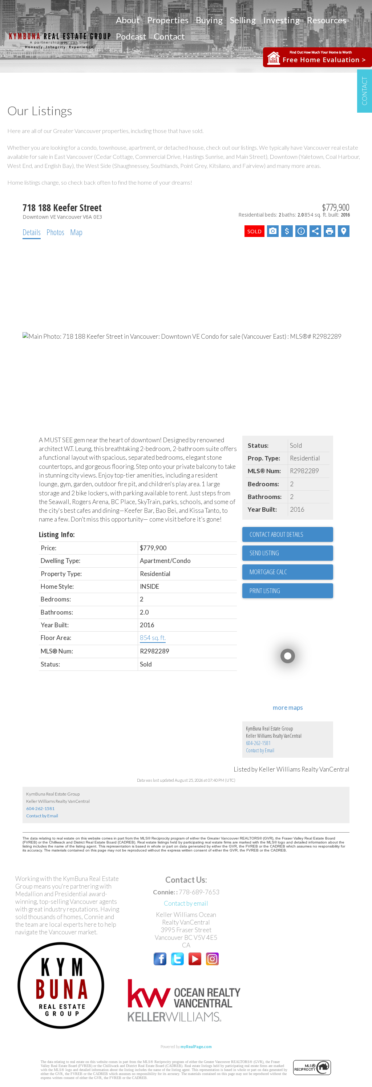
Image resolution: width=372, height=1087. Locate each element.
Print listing (265, 590)
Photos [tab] (55, 231)
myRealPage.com (196, 1046)
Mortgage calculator (291, 572)
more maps (288, 707)
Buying (209, 20)
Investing (281, 20)
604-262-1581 (258, 743)
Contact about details (276, 534)
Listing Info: (57, 534)
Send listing (264, 552)
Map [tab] (76, 231)
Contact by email (186, 903)
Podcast (131, 36)
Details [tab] (32, 231)
